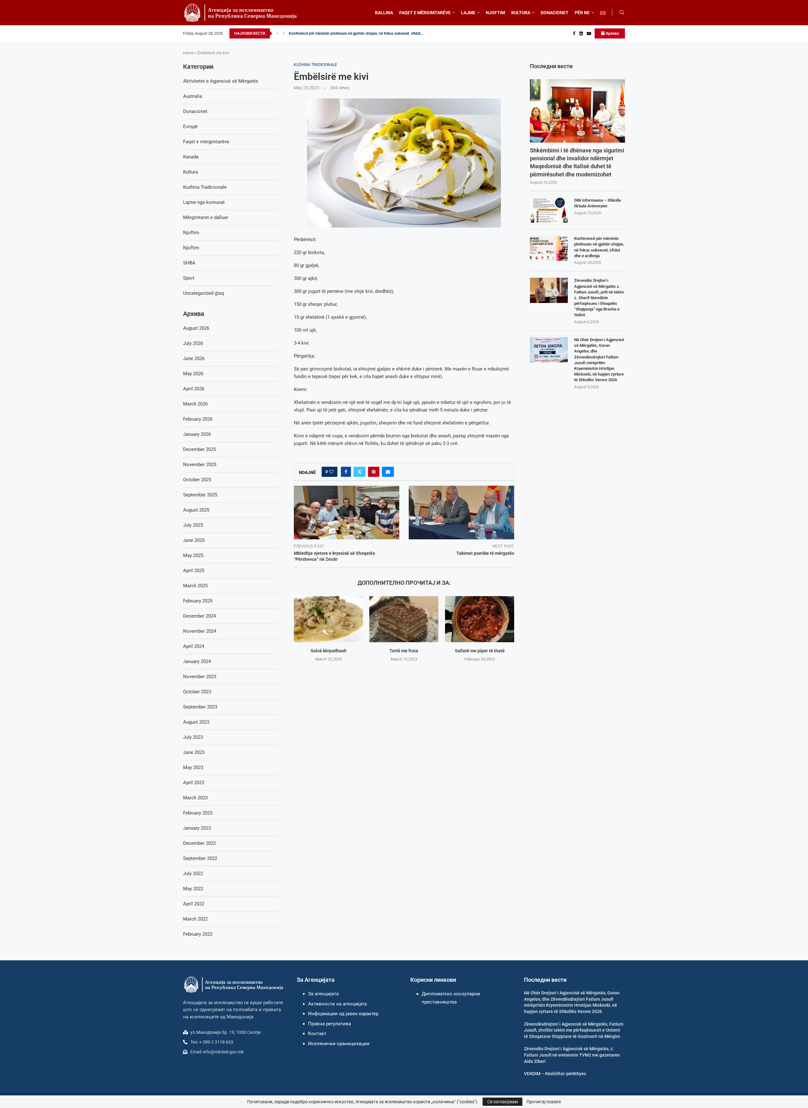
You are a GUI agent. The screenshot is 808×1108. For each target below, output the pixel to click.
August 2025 (196, 510)
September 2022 (200, 858)
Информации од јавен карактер (343, 1013)
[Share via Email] (388, 472)
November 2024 (199, 631)
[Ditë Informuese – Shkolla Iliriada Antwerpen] (549, 210)
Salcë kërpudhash (329, 651)
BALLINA (384, 12)
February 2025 (197, 601)
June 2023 (194, 752)
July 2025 (193, 525)
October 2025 (197, 480)
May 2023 (193, 767)
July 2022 (193, 873)
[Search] (622, 12)
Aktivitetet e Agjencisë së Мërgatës (220, 81)
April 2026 (193, 389)
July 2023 (193, 737)
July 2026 (193, 343)
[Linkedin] (581, 33)
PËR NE (582, 12)
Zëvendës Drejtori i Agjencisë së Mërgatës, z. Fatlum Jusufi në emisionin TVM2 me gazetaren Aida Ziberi (572, 1055)
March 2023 (195, 798)
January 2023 (197, 828)
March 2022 (195, 919)
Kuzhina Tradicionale (205, 187)
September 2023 (200, 707)
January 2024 (197, 661)
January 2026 (197, 434)
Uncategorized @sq (203, 293)
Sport (188, 278)
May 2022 (193, 889)
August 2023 (196, 722)
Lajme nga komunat (204, 202)
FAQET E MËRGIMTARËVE (425, 12)
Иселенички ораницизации (339, 1043)
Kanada (191, 157)
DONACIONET (554, 12)
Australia (192, 96)
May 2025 (193, 555)
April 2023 (193, 782)
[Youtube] (588, 33)
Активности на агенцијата (337, 1004)
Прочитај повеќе (543, 1101)
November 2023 (199, 676)
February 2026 (197, 419)
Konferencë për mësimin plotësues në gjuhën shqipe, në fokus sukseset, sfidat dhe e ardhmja (599, 247)
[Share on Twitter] (359, 472)
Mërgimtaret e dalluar (205, 217)
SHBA (189, 263)
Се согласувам (502, 1101)
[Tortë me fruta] (403, 619)
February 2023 (197, 813)
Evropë (190, 126)
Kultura (190, 172)
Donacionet (195, 111)
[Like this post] (331, 472)
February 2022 (197, 934)
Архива (612, 33)
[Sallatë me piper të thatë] (479, 619)
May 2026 (193, 373)
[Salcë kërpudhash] (328, 619)
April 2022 (193, 904)
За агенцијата (323, 994)
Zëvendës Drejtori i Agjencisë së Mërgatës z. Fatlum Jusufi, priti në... (346, 33)
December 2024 (199, 616)
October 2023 (197, 692)
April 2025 (193, 570)
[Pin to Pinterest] (373, 472)
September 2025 (200, 495)
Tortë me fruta (403, 651)
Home (188, 52)
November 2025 (199, 464)
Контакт (317, 1033)
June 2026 (194, 358)
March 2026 (195, 404)
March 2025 (195, 586)
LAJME (468, 12)
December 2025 (199, 449)
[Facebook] (574, 33)
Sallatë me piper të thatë (479, 651)
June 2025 (194, 540)
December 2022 (199, 843)
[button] (277, 33)
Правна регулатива (329, 1024)
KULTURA (520, 12)
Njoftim (191, 232)
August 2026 (196, 328)
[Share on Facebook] (346, 472)
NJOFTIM (495, 12)
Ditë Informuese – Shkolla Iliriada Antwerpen (597, 203)
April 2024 (193, 646)
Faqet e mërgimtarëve (206, 142)
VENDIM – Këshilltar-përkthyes (555, 1073)
